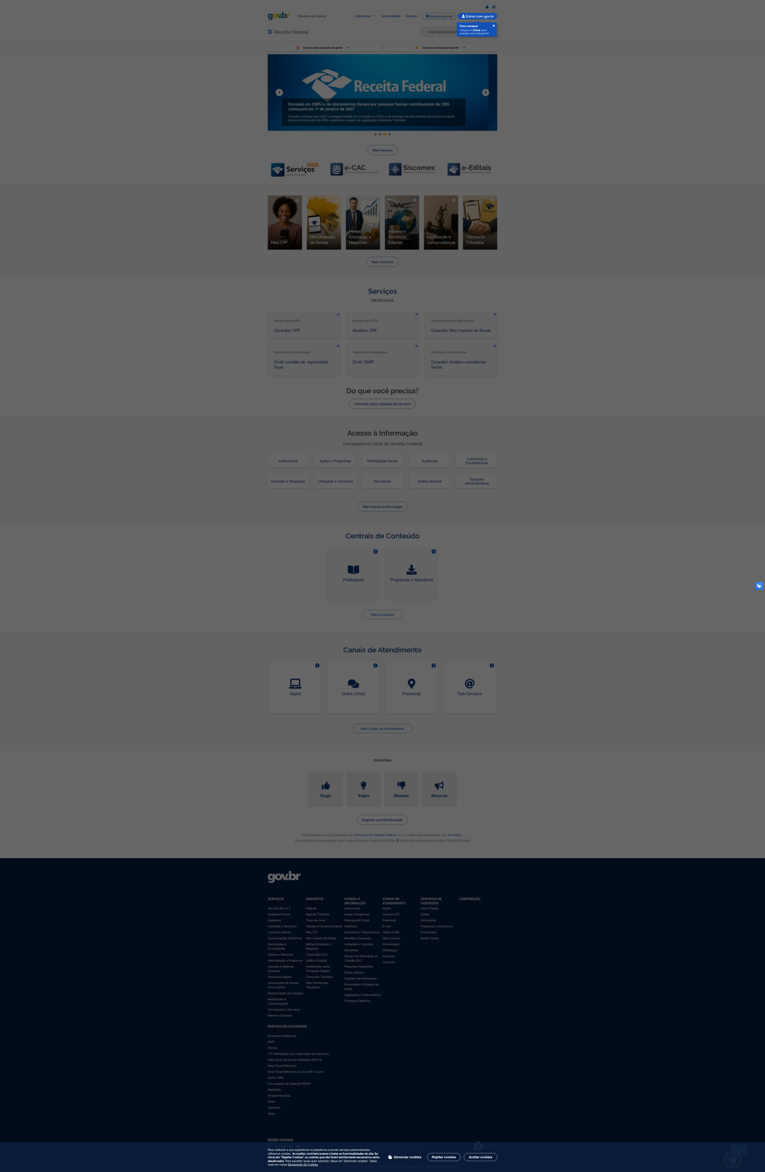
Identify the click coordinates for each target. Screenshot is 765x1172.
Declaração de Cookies (303, 1164)
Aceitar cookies (480, 1157)
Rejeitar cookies (444, 1157)
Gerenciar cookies (407, 1157)
